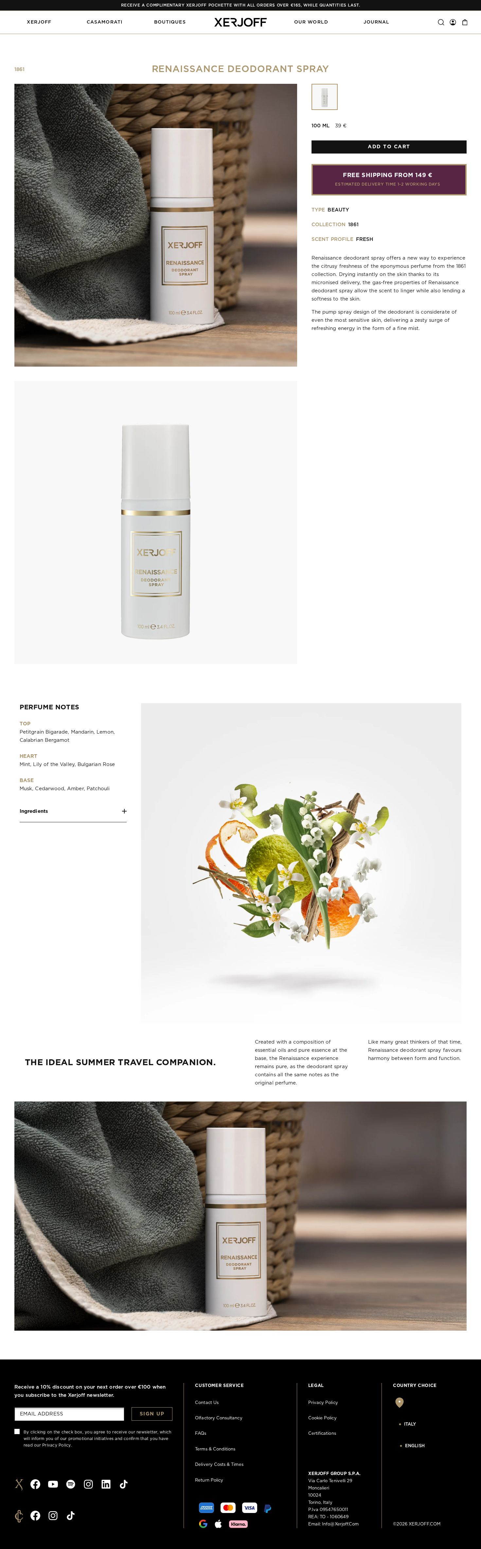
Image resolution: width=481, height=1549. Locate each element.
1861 (19, 69)
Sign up (152, 1414)
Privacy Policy (56, 1445)
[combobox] (426, 1424)
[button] (39, 22)
